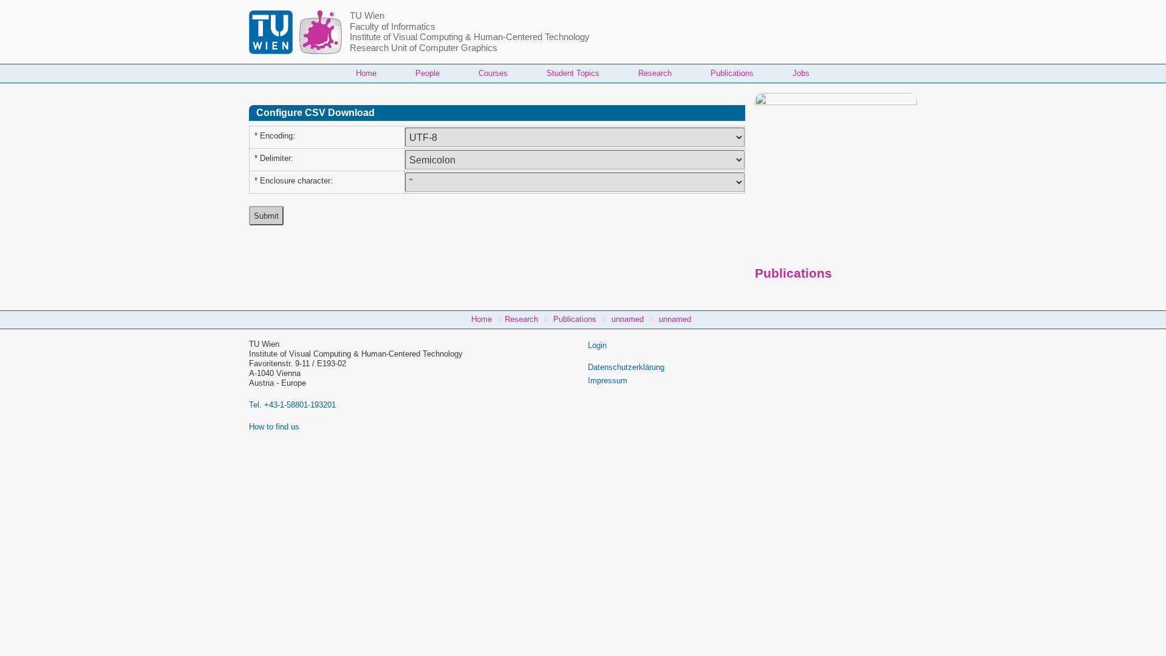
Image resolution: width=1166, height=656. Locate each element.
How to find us (274, 426)
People (427, 73)
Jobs (801, 73)
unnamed (628, 319)
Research (655, 73)
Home (366, 73)
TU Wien (367, 16)
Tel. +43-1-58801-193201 (292, 404)
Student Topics (573, 73)
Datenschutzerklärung (626, 367)
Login (597, 345)
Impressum (607, 380)
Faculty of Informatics (392, 27)
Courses (493, 73)
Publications (732, 73)
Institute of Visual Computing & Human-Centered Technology (470, 37)
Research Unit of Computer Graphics (423, 48)
